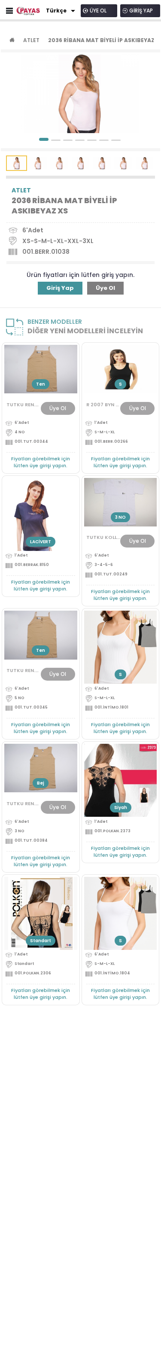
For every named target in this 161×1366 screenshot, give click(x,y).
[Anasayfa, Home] (28, 11)
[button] (44, 139)
